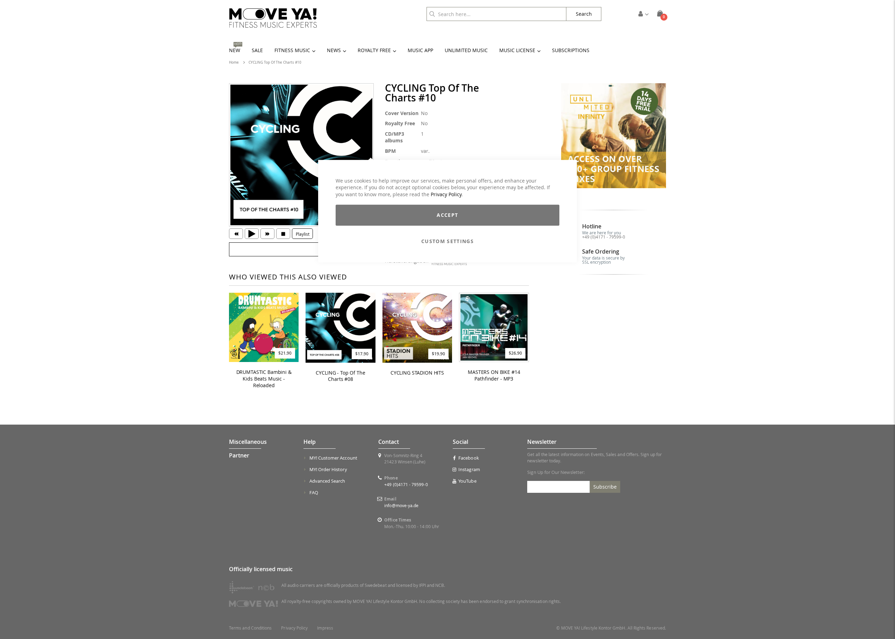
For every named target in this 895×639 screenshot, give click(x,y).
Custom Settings (447, 241)
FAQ (313, 492)
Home (234, 62)
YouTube (467, 481)
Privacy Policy (446, 194)
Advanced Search (327, 481)
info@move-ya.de (401, 505)
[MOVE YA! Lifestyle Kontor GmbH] (273, 18)
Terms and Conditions (250, 628)
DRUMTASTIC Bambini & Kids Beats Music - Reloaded (264, 379)
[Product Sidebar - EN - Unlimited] (613, 136)
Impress (325, 628)
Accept (447, 215)
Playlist (302, 234)
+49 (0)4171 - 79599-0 (603, 237)
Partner (239, 455)
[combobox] (496, 14)
